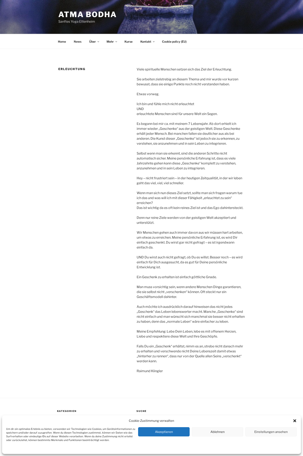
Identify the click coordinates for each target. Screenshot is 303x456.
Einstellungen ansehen (271, 432)
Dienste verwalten (286, 448)
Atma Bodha (87, 14)
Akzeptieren (164, 432)
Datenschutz (31, 448)
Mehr (110, 41)
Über (92, 41)
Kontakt (45, 448)
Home (62, 41)
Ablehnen (217, 432)
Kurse (128, 41)
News (77, 41)
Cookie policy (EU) (174, 41)
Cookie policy (14, 448)
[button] (295, 421)
